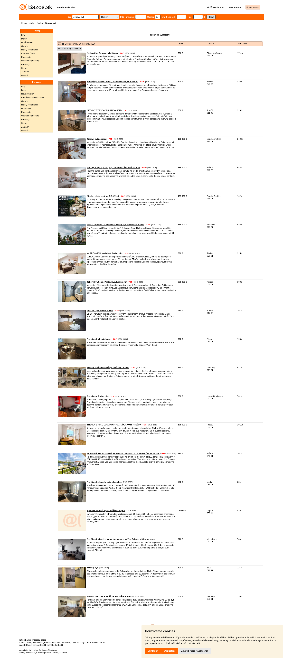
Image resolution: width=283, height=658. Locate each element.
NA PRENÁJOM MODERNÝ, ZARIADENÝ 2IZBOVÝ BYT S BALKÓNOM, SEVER (123, 453)
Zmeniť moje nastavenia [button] (194, 650)
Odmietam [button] (169, 650)
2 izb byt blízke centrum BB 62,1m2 (103, 196)
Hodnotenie (38, 642)
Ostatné (24, 75)
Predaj (37, 31)
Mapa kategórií (25, 650)
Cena (180, 43)
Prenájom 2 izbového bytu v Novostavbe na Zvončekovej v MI (115, 539)
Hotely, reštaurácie (29, 50)
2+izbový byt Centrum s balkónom (102, 53)
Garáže (24, 46)
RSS (89, 642)
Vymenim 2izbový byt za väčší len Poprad (106, 510)
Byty (23, 35)
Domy (24, 39)
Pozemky (25, 64)
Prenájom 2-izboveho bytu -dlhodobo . (104, 482)
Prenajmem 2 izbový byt (98, 396)
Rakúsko (63, 653)
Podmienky (66, 642)
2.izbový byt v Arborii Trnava (100, 310)
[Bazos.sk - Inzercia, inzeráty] (35, 9)
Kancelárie (26, 57)
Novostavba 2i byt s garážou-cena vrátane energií (110, 596)
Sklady (24, 68)
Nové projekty (27, 42)
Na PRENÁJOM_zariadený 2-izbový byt (105, 253)
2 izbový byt (92, 568)
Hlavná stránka (28, 23)
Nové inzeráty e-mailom (69, 48)
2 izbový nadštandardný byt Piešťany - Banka (108, 368)
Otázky (29, 642)
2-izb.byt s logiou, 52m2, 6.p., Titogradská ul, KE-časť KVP (113, 167)
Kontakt (47, 642)
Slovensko (30, 653)
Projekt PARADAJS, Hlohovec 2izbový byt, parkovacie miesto (115, 225)
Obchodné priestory (30, 61)
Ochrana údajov (79, 642)
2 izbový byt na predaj (97, 139)
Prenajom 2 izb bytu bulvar (99, 339)
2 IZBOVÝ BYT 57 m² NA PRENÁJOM (104, 110)
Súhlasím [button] (153, 650)
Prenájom (36, 82)
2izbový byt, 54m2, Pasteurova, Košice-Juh (107, 282)
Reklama (56, 642)
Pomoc (22, 642)
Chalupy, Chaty (28, 53)
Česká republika (43, 653)
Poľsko (55, 653)
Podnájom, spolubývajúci (32, 97)
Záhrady (25, 72)
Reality (40, 23)
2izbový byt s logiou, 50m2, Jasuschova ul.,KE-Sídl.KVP (112, 82)
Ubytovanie (26, 108)
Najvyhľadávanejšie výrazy (45, 650)
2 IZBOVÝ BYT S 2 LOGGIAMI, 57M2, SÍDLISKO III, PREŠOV (114, 425)
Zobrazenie (242, 43)
